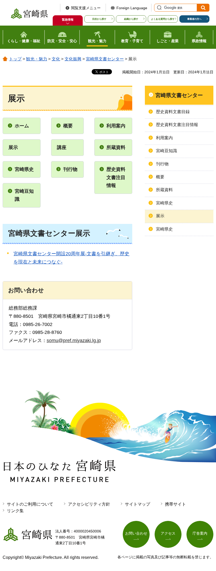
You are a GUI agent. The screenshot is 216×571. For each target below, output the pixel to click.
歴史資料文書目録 (173, 111)
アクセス (168, 533)
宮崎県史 (24, 169)
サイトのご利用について (30, 504)
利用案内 (115, 125)
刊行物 (70, 169)
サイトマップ (137, 504)
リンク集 (15, 510)
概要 (68, 125)
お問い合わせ (136, 533)
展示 (160, 216)
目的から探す (99, 19)
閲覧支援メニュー (86, 8)
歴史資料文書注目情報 (115, 177)
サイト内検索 (159, 7)
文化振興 (73, 59)
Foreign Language (131, 8)
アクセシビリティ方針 (89, 504)
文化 (56, 59)
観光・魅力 (36, 59)
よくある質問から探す (163, 19)
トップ (15, 59)
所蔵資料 (115, 147)
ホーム (22, 125)
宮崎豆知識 (24, 195)
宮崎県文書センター (105, 59)
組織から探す (131, 19)
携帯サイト (175, 504)
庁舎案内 (200, 533)
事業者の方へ (194, 19)
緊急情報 (67, 19)
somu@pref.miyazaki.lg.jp (74, 340)
